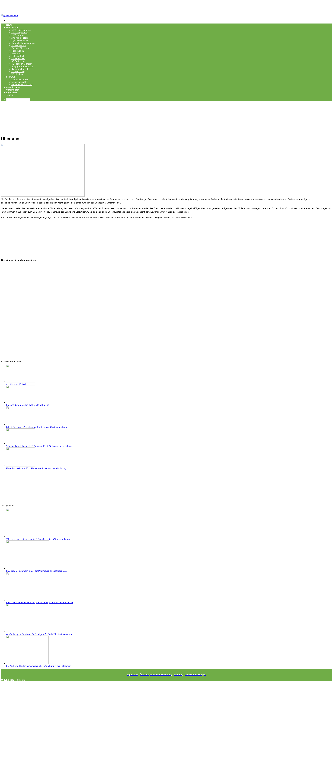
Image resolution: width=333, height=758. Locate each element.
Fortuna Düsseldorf (20, 48)
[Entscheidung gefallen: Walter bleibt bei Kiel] (20, 402)
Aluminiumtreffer (19, 82)
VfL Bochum (17, 74)
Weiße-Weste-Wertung (22, 84)
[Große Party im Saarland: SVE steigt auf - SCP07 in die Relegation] (27, 631)
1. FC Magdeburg (19, 32)
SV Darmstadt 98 (19, 69)
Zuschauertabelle (19, 79)
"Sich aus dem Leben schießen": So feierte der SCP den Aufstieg (38, 539)
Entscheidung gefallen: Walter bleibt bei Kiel (28, 405)
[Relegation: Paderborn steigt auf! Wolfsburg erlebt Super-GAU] (27, 568)
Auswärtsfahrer (13, 87)
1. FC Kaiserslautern (21, 30)
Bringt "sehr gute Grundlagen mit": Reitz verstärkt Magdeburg (36, 427)
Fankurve (10, 76)
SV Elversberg (18, 71)
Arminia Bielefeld (19, 37)
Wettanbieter (12, 89)
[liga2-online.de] (9, 15)
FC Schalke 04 (18, 45)
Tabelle (9, 95)
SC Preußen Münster (21, 63)
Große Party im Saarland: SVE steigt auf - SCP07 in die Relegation (39, 634)
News (9, 25)
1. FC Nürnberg (18, 35)
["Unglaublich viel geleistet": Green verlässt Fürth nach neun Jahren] (20, 443)
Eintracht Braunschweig (23, 43)
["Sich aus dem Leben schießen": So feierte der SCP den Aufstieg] (27, 536)
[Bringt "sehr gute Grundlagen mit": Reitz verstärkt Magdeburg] (20, 424)
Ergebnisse (11, 92)
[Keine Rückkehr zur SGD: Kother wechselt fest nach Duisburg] (20, 465)
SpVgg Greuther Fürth (22, 66)
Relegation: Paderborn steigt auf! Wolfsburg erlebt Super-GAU (36, 571)
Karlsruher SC (18, 58)
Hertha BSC (17, 53)
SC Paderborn (18, 61)
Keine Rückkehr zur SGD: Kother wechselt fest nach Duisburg (36, 468)
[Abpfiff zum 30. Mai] (20, 381)
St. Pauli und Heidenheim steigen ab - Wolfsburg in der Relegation (38, 666)
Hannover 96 (17, 50)
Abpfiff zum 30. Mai (16, 384)
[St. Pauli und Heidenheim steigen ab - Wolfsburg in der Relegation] (27, 663)
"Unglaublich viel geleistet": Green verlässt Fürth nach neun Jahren (39, 446)
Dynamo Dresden (19, 40)
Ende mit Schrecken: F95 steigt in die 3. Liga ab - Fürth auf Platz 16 (39, 602)
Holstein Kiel (17, 56)
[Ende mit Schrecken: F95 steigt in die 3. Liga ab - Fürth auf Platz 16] (30, 600)
